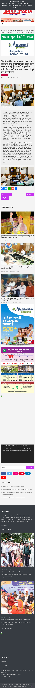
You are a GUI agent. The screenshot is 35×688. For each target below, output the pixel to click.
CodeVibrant (29, 686)
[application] (17, 454)
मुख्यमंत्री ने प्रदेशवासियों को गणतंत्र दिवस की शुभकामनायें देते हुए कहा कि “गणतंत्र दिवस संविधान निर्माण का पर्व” (17, 236)
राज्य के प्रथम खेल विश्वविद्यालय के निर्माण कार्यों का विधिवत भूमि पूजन (17, 489)
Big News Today (17, 78)
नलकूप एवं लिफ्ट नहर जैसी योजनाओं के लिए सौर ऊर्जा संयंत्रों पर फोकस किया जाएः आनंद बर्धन (17, 267)
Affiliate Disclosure (27, 5)
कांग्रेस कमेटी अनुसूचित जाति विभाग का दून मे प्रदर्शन (14, 486)
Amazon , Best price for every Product (11, 674)
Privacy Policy (12, 3)
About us (26, 3)
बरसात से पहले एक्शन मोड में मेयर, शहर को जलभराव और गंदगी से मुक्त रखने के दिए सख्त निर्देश (17, 494)
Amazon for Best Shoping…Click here (12, 5)
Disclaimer (19, 3)
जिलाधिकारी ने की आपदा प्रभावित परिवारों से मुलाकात (14, 498)
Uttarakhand (4, 75)
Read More (4, 525)
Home (31, 3)
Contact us (4, 3)
